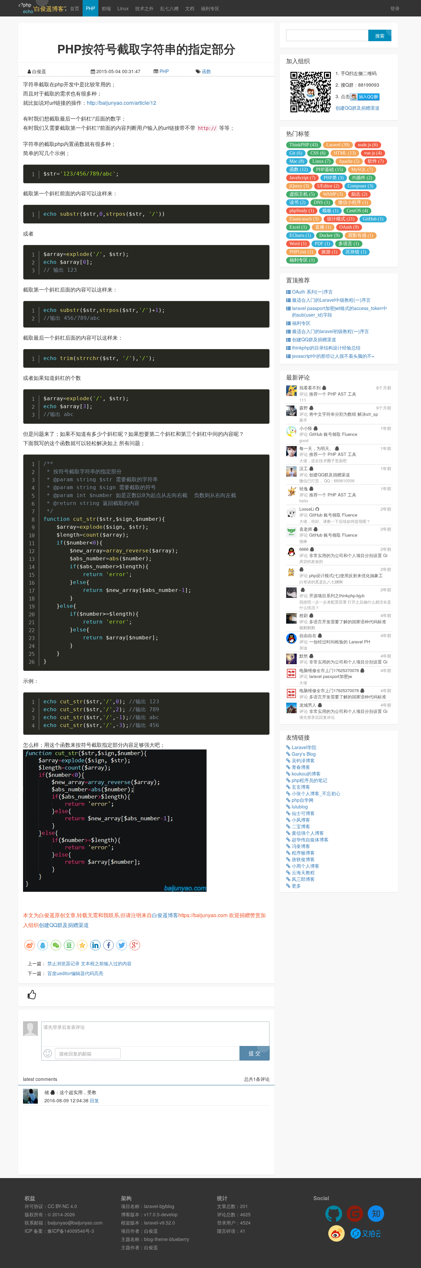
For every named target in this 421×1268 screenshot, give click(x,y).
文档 (189, 8)
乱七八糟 (169, 8)
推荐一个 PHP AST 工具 (332, 394)
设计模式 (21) (341, 218)
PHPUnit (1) (301, 251)
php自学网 (301, 800)
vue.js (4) (373, 153)
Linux (123, 8)
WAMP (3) (333, 194)
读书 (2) (297, 202)
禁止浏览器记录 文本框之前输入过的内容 (89, 963)
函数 (206, 71)
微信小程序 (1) (353, 202)
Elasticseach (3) (304, 218)
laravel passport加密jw (330, 676)
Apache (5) (349, 161)
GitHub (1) (373, 218)
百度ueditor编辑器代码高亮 (75, 973)
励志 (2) (359, 194)
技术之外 (144, 8)
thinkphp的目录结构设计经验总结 (326, 347)
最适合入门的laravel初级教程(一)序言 (330, 331)
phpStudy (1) (301, 210)
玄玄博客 (300, 786)
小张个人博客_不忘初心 (315, 793)
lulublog (299, 806)
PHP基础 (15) (329, 169)
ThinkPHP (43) (303, 144)
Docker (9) (329, 235)
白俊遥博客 (165, 915)
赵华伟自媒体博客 (309, 839)
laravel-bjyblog (159, 1206)
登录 (395, 8)
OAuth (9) (349, 227)
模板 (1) (330, 210)
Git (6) (295, 153)
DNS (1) (322, 202)
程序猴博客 (302, 852)
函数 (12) (298, 169)
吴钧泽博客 (302, 760)
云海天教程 (302, 872)
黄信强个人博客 (307, 833)
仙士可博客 (302, 813)
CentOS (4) (357, 210)
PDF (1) (322, 243)
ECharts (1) (300, 235)
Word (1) (298, 243)
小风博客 (300, 819)
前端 (106, 8)
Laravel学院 (303, 747)
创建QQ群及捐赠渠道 (64, 925)
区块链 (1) (356, 251)
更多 (295, 885)
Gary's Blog (303, 753)
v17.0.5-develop (161, 1214)
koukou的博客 (305, 773)
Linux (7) (321, 161)
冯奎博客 (300, 846)
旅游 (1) (329, 251)
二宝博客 (300, 826)
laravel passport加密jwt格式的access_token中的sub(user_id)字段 (339, 311)
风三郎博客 (302, 879)
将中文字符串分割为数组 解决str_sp (343, 414)
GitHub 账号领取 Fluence (333, 434)
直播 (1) (323, 227)
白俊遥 (151, 1230)
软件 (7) (376, 161)
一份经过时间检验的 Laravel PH (339, 641)
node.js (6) (368, 144)
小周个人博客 (304, 865)
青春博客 (300, 767)
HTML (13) (345, 153)
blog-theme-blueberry (166, 1239)
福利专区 (210, 8)
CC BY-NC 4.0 (62, 1206)
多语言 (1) (348, 243)
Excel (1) (298, 227)
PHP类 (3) (334, 177)
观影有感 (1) (360, 235)
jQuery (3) (299, 185)
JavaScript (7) (302, 177)
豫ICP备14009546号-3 (70, 1230)
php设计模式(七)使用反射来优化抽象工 (346, 575)
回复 (94, 1100)
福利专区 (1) (302, 260)
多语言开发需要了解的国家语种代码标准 (347, 621)
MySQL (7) (362, 169)
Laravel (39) (338, 144)
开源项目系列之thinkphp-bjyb (336, 595)
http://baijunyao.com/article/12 (121, 102)
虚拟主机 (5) (302, 194)
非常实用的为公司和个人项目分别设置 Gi (348, 555)
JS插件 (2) (362, 177)
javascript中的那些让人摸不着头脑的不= (333, 355)
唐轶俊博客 (302, 859)
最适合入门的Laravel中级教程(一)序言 (331, 299)
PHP (90, 8)
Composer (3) (360, 185)
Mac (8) (296, 161)
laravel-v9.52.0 (159, 1222)
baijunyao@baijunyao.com (75, 1222)
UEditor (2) (328, 185)
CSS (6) (318, 153)
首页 (74, 8)
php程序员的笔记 (308, 780)
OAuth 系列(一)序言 (312, 291)
